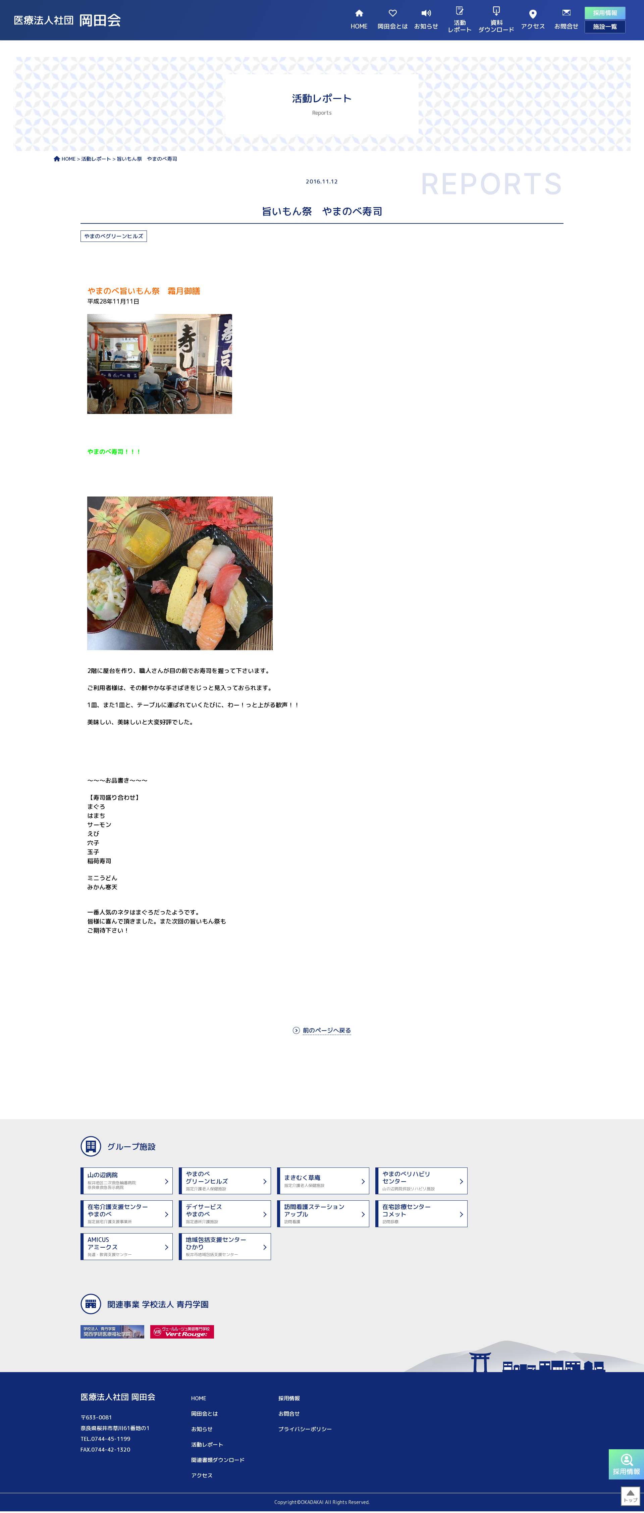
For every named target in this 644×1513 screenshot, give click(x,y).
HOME (359, 26)
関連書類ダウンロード (218, 1460)
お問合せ (566, 26)
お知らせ (426, 26)
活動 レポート (460, 26)
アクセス (533, 26)
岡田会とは (393, 26)
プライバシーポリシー (305, 1429)
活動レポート (96, 159)
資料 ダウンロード (496, 26)
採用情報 (605, 13)
